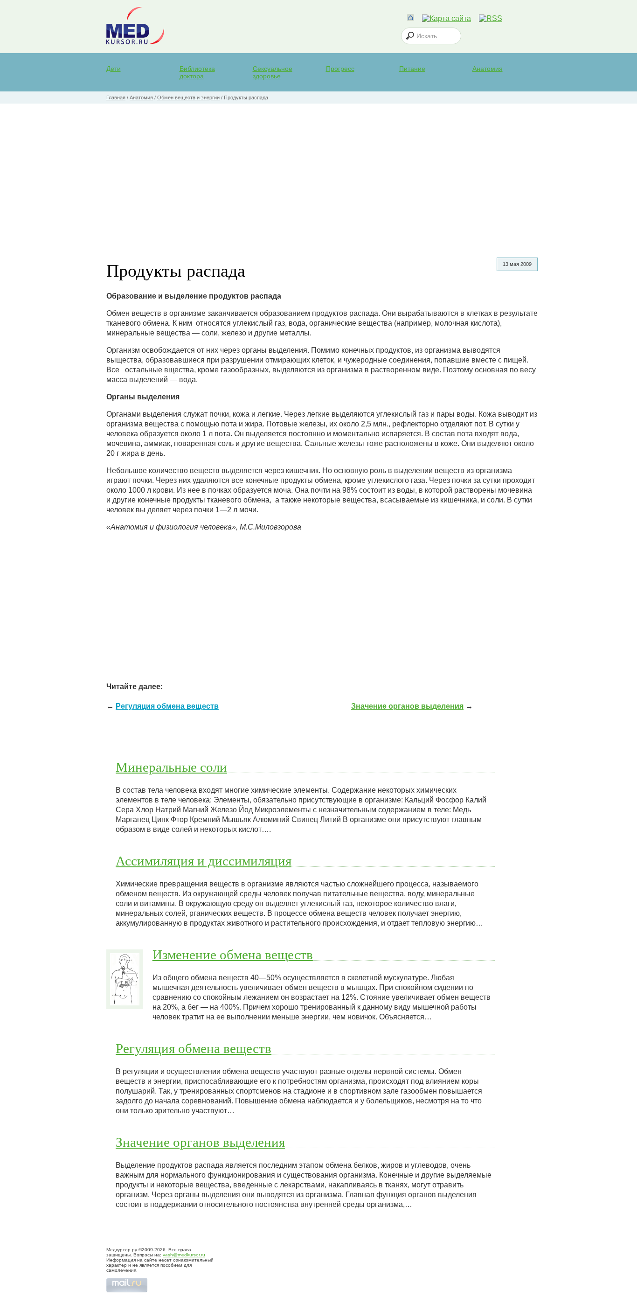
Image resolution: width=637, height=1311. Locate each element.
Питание (412, 68)
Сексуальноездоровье (272, 72)
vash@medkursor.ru (184, 1254)
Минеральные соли (171, 766)
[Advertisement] (318, 173)
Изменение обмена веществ (232, 954)
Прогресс (340, 68)
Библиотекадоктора (197, 72)
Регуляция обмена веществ (167, 706)
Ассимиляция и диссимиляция (203, 860)
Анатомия (487, 68)
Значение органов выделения (407, 706)
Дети (113, 68)
